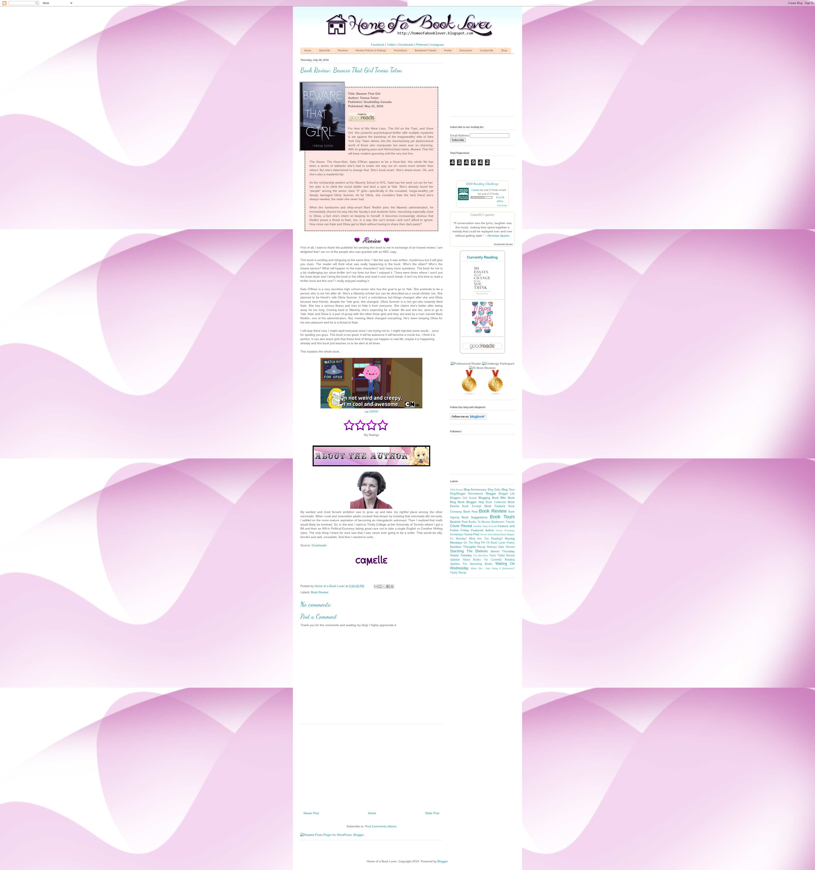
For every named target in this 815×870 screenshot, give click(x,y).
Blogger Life (507, 493)
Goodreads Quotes (503, 244)
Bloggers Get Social (463, 497)
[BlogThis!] (380, 586)
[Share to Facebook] (388, 586)
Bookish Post (459, 521)
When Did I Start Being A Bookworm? (493, 568)
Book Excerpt (471, 506)
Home (307, 50)
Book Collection (496, 502)
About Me (324, 50)
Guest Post (471, 534)
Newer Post (311, 813)
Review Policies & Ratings (371, 50)
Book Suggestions (475, 517)
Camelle (475, 189)
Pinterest (422, 44)
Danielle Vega (481, 526)
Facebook (378, 44)
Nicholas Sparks (498, 235)
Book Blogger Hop (471, 502)
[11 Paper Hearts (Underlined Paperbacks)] (482, 332)
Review (510, 546)
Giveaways (457, 534)
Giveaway (509, 530)
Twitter (392, 44)
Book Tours (502, 516)
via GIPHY (371, 411)
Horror (483, 534)
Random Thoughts (463, 546)
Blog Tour (508, 489)
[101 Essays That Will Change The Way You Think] (482, 295)
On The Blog (472, 542)
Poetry (448, 50)
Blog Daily (494, 489)
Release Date (495, 546)
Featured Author (482, 530)
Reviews (343, 50)
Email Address (460, 135)
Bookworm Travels (425, 50)
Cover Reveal (461, 526)
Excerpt (493, 526)
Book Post (470, 511)
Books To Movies (479, 521)
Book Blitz (499, 497)
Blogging (484, 497)
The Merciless (480, 555)
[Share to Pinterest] (392, 586)
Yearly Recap (458, 572)
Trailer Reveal (506, 555)
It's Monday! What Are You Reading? (476, 538)
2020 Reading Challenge (482, 183)
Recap (481, 546)
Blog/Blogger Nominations (466, 493)
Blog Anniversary (475, 489)
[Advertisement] (371, 766)
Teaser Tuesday (461, 555)
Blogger (491, 493)
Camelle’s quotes (482, 214)
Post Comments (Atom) (380, 826)
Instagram (437, 44)
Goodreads (406, 44)
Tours (492, 555)
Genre (499, 530)
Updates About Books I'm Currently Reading (482, 559)
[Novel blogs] (469, 394)
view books (502, 205)
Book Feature (495, 506)
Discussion (465, 50)
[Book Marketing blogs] (495, 394)
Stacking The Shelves (469, 551)
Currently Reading (482, 257)
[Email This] (376, 586)
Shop (504, 50)
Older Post (432, 813)
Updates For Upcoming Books (471, 563)
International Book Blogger (501, 534)
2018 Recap (456, 489)
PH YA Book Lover (493, 542)
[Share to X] (384, 586)
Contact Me (486, 50)
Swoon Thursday (502, 551)
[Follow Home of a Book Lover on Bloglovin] (468, 418)
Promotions (400, 50)
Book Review (319, 592)
